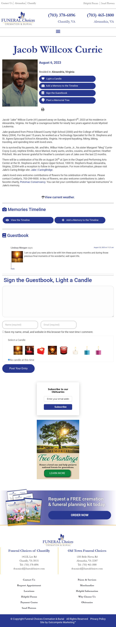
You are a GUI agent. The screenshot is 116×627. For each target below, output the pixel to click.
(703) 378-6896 (61, 15)
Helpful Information (87, 591)
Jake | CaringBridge (42, 169)
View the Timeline (20, 220)
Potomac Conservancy (32, 181)
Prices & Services (87, 579)
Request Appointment (29, 585)
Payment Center (29, 602)
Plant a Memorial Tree (57, 100)
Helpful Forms (90, 3)
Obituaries (87, 602)
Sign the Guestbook (56, 93)
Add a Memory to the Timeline (62, 85)
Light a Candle (54, 78)
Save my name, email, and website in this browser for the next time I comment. (49, 332)
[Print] (43, 109)
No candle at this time (22, 360)
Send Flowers (108, 3)
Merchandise (87, 585)
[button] (58, 31)
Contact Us (6, 3)
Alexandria (20, 3)
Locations (29, 591)
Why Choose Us (87, 596)
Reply (13, 269)
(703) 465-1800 (100, 15)
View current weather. (60, 197)
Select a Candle (16, 340)
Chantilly (31, 3)
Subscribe (60, 407)
